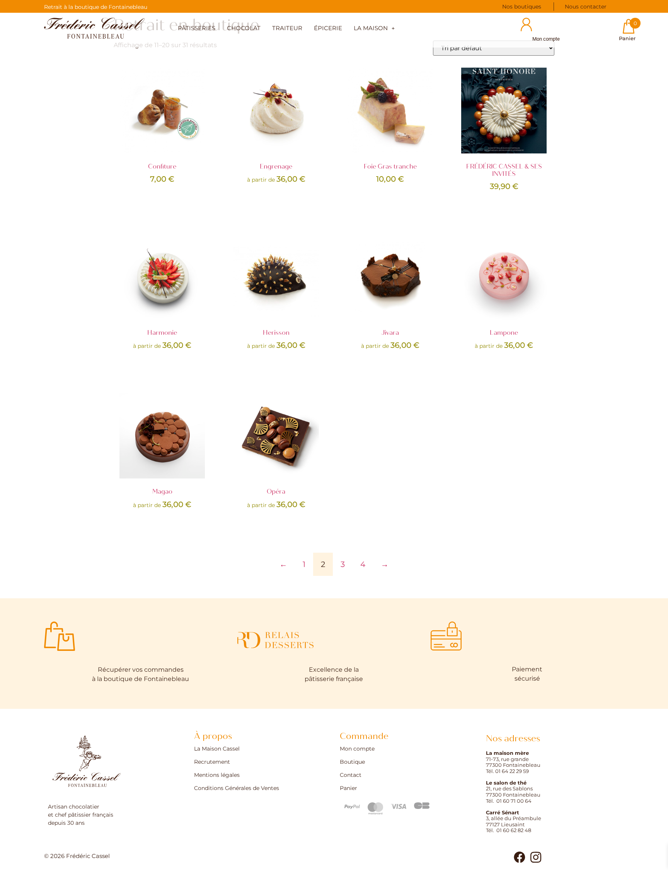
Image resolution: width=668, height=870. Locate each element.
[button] (374, 29)
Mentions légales (217, 775)
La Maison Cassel (217, 749)
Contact (350, 775)
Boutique (352, 762)
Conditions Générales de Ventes (236, 788)
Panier (348, 788)
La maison (371, 28)
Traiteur (287, 28)
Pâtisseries (196, 28)
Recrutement (212, 762)
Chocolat (244, 28)
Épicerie (328, 28)
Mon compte (357, 749)
